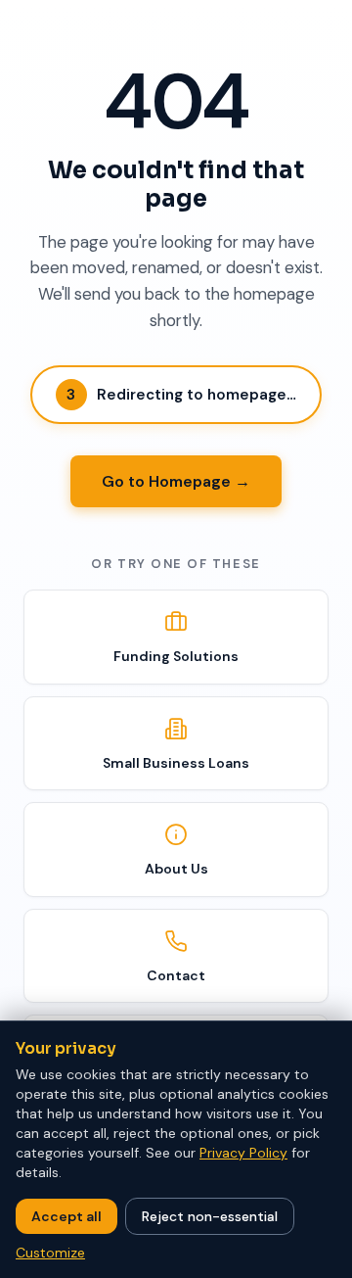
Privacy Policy (243, 1152)
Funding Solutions (176, 656)
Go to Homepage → (176, 481)
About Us (176, 868)
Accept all (66, 1216)
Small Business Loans (176, 763)
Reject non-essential (210, 1216)
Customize (50, 1252)
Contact (176, 975)
